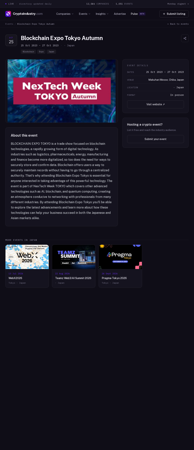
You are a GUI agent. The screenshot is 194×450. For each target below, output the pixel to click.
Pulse (137, 13)
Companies (63, 13)
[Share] (185, 38)
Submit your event (156, 139)
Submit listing (176, 13)
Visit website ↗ (155, 104)
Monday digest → (178, 3)
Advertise (120, 13)
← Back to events (178, 23)
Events (83, 13)
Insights (101, 13)
